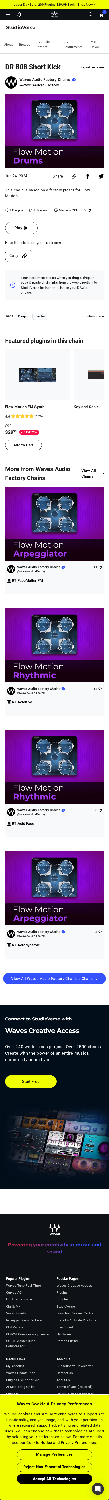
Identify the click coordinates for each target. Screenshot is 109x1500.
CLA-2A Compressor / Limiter (28, 1334)
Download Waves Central (75, 1313)
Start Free (31, 1081)
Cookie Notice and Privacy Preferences (61, 1442)
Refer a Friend (67, 1341)
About (8, 44)
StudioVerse (66, 1306)
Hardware (64, 1334)
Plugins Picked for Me (22, 1380)
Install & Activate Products (76, 1320)
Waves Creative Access (74, 1285)
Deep (22, 316)
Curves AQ (14, 1292)
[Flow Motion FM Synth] (37, 374)
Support (12, 1394)
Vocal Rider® (16, 1313)
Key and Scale (86, 407)
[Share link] (74, 176)
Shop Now (85, 4)
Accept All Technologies (54, 1478)
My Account (15, 1366)
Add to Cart (23, 445)
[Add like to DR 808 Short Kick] (88, 210)
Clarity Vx (13, 1306)
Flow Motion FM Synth (24, 407)
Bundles (63, 1299)
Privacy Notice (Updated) (75, 1394)
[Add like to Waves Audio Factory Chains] (100, 567)
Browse (24, 44)
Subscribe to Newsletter (75, 1366)
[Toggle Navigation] (8, 14)
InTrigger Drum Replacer (24, 1320)
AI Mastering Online (21, 1387)
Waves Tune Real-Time (23, 1285)
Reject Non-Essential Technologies (54, 1467)
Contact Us (65, 1373)
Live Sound (65, 1327)
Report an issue (92, 67)
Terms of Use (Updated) (75, 1387)
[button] (0, 1474)
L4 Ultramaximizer (19, 1299)
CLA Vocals (14, 1327)
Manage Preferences (54, 1454)
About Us (63, 1380)
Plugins (62, 1292)
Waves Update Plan (20, 1373)
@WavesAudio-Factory (39, 85)
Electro (40, 316)
